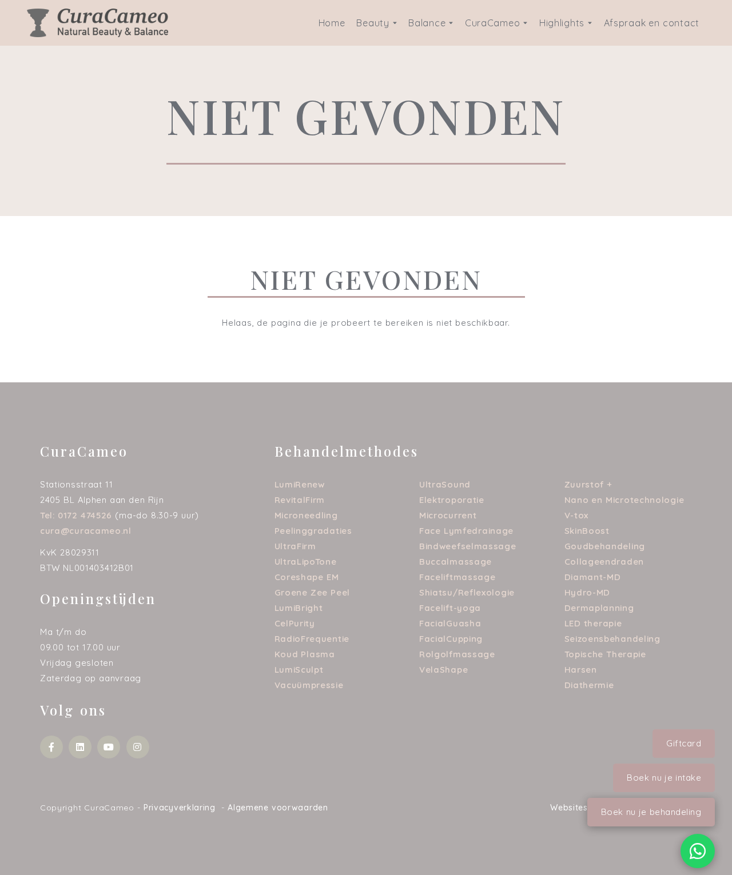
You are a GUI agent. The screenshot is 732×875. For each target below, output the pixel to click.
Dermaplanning (599, 607)
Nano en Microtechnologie (624, 499)
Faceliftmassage (457, 577)
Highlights (561, 23)
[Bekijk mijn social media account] (51, 747)
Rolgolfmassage (457, 654)
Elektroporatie (451, 499)
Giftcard (683, 743)
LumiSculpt (299, 669)
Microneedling (306, 515)
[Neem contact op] (698, 851)
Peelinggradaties (313, 530)
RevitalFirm (299, 499)
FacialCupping (451, 638)
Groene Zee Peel (312, 592)
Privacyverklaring (180, 807)
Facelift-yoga (450, 607)
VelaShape (443, 669)
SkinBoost (587, 530)
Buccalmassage (455, 561)
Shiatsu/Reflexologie (467, 592)
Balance (426, 23)
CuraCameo (492, 23)
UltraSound (445, 484)
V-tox (576, 515)
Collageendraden (604, 561)
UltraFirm (295, 546)
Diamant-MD (592, 577)
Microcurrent (447, 515)
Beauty (372, 23)
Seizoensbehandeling (612, 638)
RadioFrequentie (312, 638)
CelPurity (294, 623)
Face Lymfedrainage (466, 530)
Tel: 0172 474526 (76, 515)
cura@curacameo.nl (86, 530)
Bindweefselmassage (467, 546)
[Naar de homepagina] (97, 22)
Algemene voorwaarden (278, 807)
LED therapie (593, 623)
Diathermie (589, 685)
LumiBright (298, 607)
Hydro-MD (587, 592)
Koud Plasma (304, 654)
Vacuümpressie (309, 685)
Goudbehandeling (605, 546)
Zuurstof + (588, 484)
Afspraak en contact (651, 23)
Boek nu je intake (664, 777)
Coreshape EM (306, 577)
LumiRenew (299, 484)
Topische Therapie (605, 654)
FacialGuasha (450, 623)
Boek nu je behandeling (651, 811)
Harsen (580, 669)
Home (332, 23)
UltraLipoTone (305, 561)
